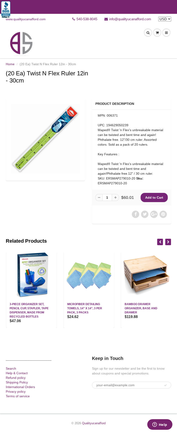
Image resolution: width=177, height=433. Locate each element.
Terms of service (18, 396)
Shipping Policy (17, 382)
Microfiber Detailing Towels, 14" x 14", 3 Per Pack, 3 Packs (84, 308)
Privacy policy (16, 391)
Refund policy (16, 378)
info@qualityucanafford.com (130, 19)
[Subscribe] (165, 385)
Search (11, 368)
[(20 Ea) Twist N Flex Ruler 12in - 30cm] (45, 139)
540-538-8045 (87, 19)
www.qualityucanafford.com (26, 19)
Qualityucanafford (94, 423)
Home (10, 64)
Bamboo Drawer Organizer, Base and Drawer (140, 308)
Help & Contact (17, 373)
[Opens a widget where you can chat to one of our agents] (159, 425)
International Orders (20, 387)
